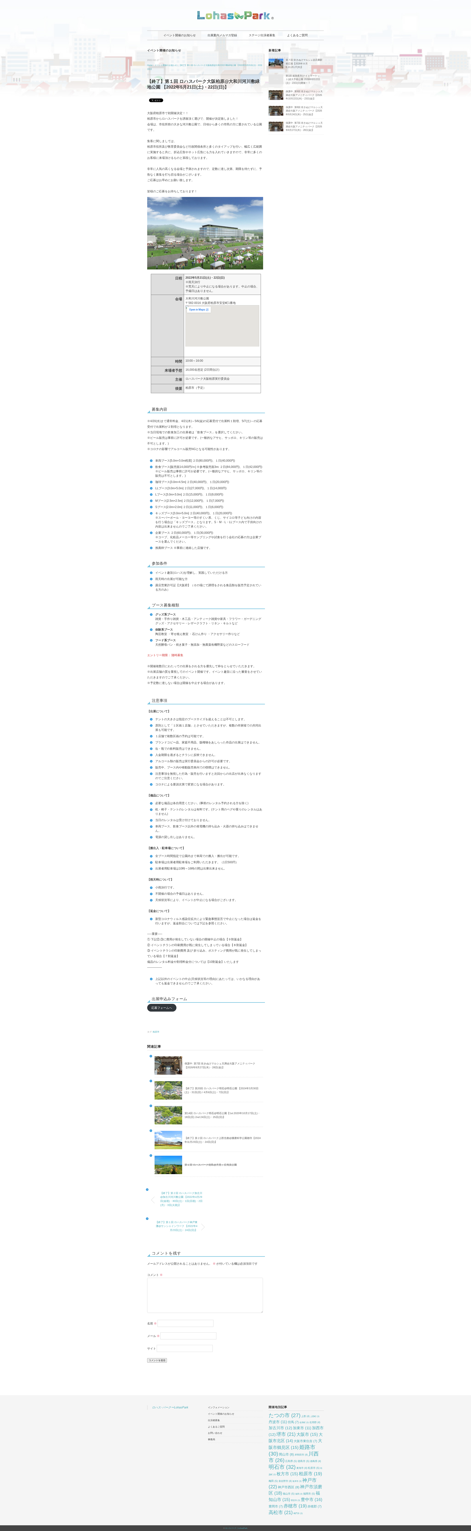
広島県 (291, 1461)
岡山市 (286, 1454)
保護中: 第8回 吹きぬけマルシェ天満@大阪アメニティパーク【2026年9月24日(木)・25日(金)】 (304, 111)
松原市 (314, 1467)
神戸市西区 (288, 1487)
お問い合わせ (215, 1433)
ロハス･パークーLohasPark (170, 1407)
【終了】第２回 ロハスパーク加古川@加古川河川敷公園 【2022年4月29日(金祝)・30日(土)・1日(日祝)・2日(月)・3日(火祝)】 (181, 1199)
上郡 (305, 1416)
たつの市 (284, 1415)
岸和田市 (301, 1455)
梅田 (273, 1480)
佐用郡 (314, 1422)
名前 (152, 1323)
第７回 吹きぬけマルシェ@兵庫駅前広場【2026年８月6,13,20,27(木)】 (304, 63)
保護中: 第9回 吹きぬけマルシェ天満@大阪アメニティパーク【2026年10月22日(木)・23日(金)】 (304, 95)
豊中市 (311, 1499)
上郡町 (314, 1416)
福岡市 (309, 1493)
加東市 (302, 1428)
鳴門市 (298, 1513)
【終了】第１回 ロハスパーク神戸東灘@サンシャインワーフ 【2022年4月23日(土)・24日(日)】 (176, 1226)
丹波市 (278, 1422)
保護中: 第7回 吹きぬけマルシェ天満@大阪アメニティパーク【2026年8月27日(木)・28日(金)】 (304, 126)
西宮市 (295, 1500)
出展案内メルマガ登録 (222, 35)
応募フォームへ (161, 1007)
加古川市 (280, 1428)
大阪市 (307, 1434)
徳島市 (303, 1461)
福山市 (289, 1493)
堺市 (286, 1434)
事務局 (211, 1439)
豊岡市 (276, 1506)
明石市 (282, 1467)
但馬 (293, 1422)
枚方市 (287, 1473)
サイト (151, 1348)
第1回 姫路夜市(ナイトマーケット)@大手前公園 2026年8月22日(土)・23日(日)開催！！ (303, 79)
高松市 (281, 1512)
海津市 (297, 1481)
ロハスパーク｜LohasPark (236, 1528)
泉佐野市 (285, 1481)
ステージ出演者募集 (262, 35)
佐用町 (304, 1422)
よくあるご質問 (297, 35)
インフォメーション (218, 1407)
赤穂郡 (314, 1506)
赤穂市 (295, 1505)
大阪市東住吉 (305, 1441)
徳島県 (315, 1461)
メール (153, 1336)
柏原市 (156, 1032)
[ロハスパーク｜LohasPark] (235, 13)
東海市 (301, 1468)
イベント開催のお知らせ (179, 35)
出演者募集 (214, 1420)
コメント (155, 1274)
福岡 (298, 1494)
